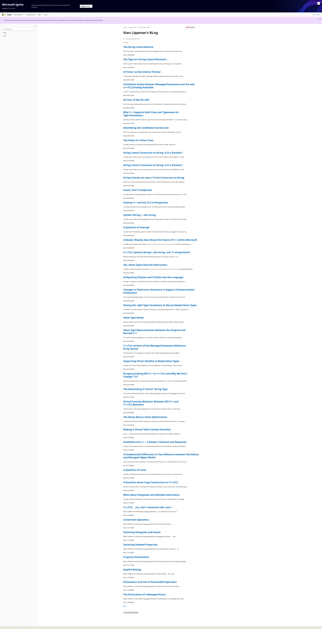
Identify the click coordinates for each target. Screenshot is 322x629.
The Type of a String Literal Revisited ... (146, 59)
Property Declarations (136, 557)
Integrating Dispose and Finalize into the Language (153, 277)
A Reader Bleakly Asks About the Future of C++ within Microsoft (160, 239)
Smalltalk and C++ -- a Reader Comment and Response (154, 442)
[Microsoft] (3, 15)
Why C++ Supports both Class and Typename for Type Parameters (151, 114)
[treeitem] (19, 32)
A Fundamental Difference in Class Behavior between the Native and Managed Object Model (161, 456)
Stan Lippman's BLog (144, 27)
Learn (125, 27)
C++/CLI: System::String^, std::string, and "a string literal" (156, 252)
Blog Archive (132, 27)
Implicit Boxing (132, 569)
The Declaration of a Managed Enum (144, 594)
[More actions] (197, 27)
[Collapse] (35, 26)
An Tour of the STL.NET (136, 99)
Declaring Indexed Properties (140, 544)
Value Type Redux (133, 317)
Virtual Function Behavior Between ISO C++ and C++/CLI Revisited (151, 403)
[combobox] (19, 29)
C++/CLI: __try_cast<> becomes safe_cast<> (147, 507)
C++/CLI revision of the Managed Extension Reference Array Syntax (154, 347)
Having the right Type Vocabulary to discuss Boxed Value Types (160, 305)
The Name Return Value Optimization (145, 417)
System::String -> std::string (139, 215)
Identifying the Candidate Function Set (146, 127)
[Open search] (313, 14)
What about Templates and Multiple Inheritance (151, 494)
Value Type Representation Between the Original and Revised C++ (154, 331)
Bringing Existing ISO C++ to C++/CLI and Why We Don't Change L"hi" (155, 375)
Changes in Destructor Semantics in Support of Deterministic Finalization (159, 291)
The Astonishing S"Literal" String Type (145, 389)
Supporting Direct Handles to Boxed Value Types (151, 361)
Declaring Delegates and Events (142, 532)
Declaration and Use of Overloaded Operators (150, 582)
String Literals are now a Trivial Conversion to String (153, 177)
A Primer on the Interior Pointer (142, 71)
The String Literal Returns (138, 47)
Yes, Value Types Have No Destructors (145, 264)
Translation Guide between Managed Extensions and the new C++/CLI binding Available (159, 86)
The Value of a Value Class (138, 140)
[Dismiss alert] (318, 3)
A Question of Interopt (136, 227)
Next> (125, 606)
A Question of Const (134, 469)
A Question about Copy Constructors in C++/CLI (150, 482)
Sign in (318, 14)
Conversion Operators (136, 519)
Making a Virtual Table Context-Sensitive (147, 429)
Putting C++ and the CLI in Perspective (145, 202)
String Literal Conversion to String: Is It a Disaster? (153, 152)
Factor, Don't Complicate (137, 190)
